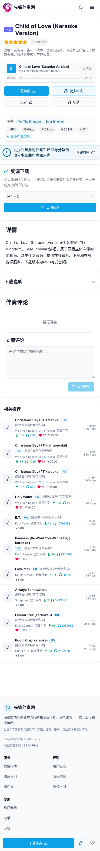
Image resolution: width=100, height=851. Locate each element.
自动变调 (52, 207)
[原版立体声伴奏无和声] (38, 451)
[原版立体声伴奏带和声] (30, 425)
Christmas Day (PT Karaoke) (37, 420)
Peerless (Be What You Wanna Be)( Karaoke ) (42, 540)
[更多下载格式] (81, 843)
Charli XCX (22, 651)
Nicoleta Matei (24, 575)
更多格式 (76, 91)
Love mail (22, 569)
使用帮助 (10, 766)
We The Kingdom (29, 121)
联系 (76, 102)
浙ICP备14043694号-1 (21, 745)
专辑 (7, 828)
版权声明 (59, 786)
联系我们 (10, 776)
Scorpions (21, 600)
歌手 (7, 818)
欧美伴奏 (62, 430)
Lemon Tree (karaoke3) (33, 615)
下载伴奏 (23, 91)
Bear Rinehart (55, 121)
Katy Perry (22, 523)
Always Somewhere (31, 590)
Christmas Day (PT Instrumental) (41, 445)
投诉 (23, 102)
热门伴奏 (10, 808)
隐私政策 (59, 776)
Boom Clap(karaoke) (31, 640)
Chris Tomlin (47, 430)
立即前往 (82, 152)
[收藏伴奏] (92, 842)
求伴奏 (8, 786)
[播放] (11, 68)
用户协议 (59, 766)
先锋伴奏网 (24, 707)
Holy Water (23, 497)
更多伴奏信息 (20, 136)
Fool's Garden (24, 625)
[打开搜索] (81, 7)
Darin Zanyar (23, 554)
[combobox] (50, 196)
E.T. (18, 517)
